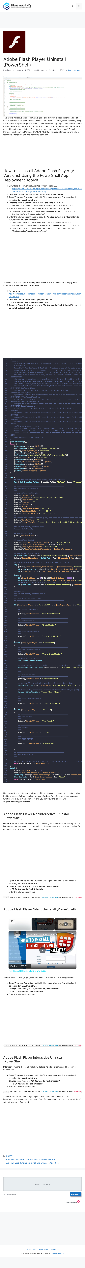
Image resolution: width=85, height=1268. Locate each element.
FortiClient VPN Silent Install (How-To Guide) (36, 934)
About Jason (43, 1249)
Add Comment (75, 1194)
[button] (73, 6)
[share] (72, 933)
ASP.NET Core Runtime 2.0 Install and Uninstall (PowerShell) (33, 1163)
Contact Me (55, 1249)
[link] (12, 934)
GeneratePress (58, 1253)
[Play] (66, 924)
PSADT (9, 1156)
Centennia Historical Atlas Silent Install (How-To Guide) (30, 1159)
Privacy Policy (30, 1249)
